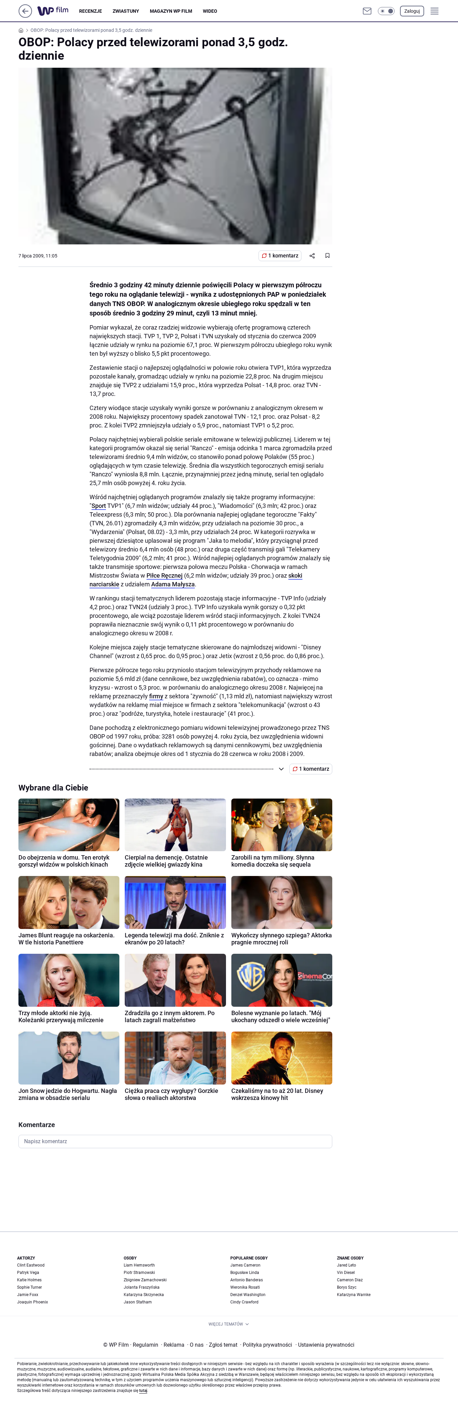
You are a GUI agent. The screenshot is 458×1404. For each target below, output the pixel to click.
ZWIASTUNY (126, 11)
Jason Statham (138, 1302)
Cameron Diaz (350, 1280)
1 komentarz (283, 255)
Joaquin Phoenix (32, 1302)
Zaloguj (412, 11)
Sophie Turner (29, 1287)
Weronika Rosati (245, 1287)
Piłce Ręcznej (165, 575)
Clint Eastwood (31, 1265)
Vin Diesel (346, 1272)
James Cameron (245, 1265)
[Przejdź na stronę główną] (25, 16)
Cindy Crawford (244, 1302)
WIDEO (210, 11)
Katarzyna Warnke (353, 1294)
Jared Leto (346, 1265)
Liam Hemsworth (139, 1265)
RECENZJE (90, 11)
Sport (99, 505)
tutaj (143, 1390)
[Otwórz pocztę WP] (367, 11)
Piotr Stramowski (139, 1272)
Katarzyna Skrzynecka (144, 1294)
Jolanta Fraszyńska (142, 1287)
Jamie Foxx (27, 1294)
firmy (156, 696)
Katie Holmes (29, 1280)
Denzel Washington (248, 1294)
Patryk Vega (28, 1272)
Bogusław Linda (244, 1272)
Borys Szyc (346, 1287)
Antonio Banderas (246, 1280)
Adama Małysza (173, 584)
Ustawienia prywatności (324, 1345)
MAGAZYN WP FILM (171, 11)
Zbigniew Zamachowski (145, 1280)
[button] (386, 11)
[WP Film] (58, 11)
